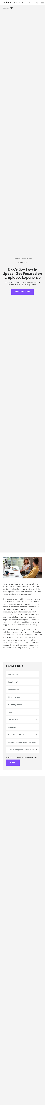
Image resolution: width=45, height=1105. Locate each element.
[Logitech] (14, 2)
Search (30, 2)
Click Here (33, 757)
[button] (8, 8)
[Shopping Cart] (37, 2)
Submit (13, 762)
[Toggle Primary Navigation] (42, 2)
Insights (24, 258)
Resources (17, 258)
